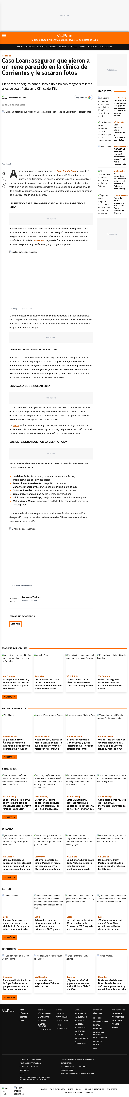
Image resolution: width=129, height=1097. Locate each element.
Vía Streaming (118, 1017)
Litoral (72, 47)
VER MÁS (8, 697)
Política (96, 1025)
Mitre (70, 1089)
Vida (95, 1048)
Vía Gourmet (117, 1020)
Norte (62, 47)
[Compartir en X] (4, 185)
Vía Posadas (80, 1013)
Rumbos (115, 1028)
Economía (97, 1029)
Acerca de (24, 1070)
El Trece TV (60, 1089)
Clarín (44, 1089)
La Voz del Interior (74, 1092)
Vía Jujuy (60, 1013)
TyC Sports (112, 1089)
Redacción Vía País (17, 97)
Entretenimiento (100, 1038)
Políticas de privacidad (30, 1063)
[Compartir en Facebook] (4, 172)
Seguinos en (81, 98)
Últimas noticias (100, 1021)
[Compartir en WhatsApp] (4, 179)
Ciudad (88, 1089)
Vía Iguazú (79, 1020)
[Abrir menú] (16, 35)
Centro (53, 47)
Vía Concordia (81, 1038)
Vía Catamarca (63, 1020)
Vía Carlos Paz (44, 1013)
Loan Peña (15, 624)
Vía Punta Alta (44, 1030)
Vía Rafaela (80, 1031)
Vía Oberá (79, 1024)
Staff (22, 1074)
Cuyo (82, 47)
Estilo (96, 1045)
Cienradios (99, 1089)
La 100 (79, 1089)
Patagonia (92, 47)
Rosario (41, 47)
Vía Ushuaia (98, 1013)
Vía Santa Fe (80, 1028)
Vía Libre (115, 1024)
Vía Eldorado (81, 1017)
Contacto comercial (29, 1067)
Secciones (106, 47)
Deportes (97, 1041)
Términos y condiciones (30, 1059)
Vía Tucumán (62, 1017)
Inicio (20, 47)
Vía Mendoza (61, 1029)
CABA (22, 1020)
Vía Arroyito (43, 1017)
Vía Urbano (117, 1013)
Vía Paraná (80, 1035)
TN (51, 1089)
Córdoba (30, 47)
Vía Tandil (42, 1020)
